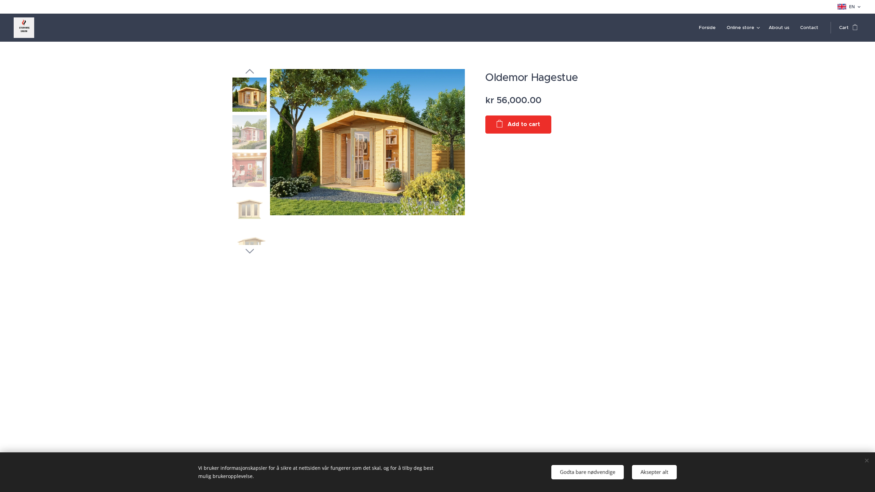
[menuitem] (709, 27)
